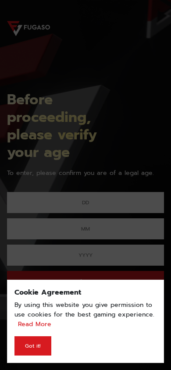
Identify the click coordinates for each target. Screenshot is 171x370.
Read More (34, 324)
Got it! (33, 346)
